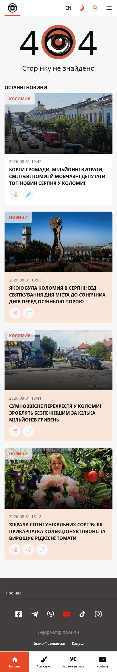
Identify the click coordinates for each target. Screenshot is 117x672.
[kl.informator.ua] (12, 8)
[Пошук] (95, 8)
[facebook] (18, 614)
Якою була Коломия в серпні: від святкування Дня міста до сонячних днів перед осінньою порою (57, 295)
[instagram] (98, 614)
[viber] (50, 614)
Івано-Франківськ (49, 643)
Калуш (78, 643)
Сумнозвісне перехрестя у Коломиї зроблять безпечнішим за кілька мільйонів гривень (55, 413)
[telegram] (34, 614)
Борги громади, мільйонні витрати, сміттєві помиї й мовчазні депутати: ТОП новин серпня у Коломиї (58, 176)
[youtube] (66, 614)
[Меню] (109, 8)
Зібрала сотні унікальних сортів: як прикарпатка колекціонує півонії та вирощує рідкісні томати (57, 531)
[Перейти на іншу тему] (81, 8)
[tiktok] (82, 614)
